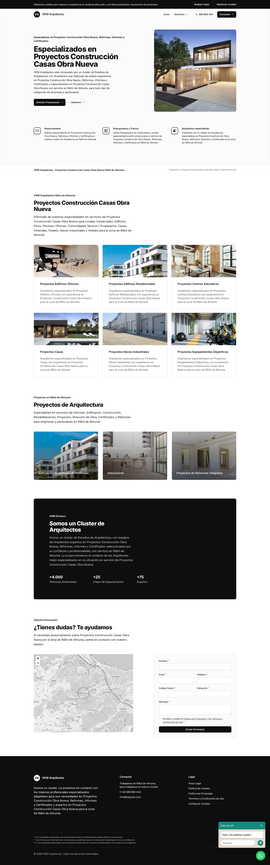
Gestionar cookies (226, 4)
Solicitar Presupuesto (48, 102)
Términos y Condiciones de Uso (206, 798)
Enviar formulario (195, 729)
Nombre (164, 661)
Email (162, 674)
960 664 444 (206, 14)
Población (203, 688)
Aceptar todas (201, 4)
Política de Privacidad (195, 718)
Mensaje (164, 701)
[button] (83, 693)
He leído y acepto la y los (193, 720)
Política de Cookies (199, 788)
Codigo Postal (167, 688)
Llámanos (76, 102)
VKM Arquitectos (52, 14)
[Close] (261, 825)
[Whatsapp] (260, 855)
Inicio (167, 14)
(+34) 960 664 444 (130, 791)
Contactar (225, 14)
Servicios (180, 14)
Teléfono (202, 674)
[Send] (260, 843)
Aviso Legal (194, 783)
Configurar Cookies (199, 803)
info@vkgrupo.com (130, 796)
